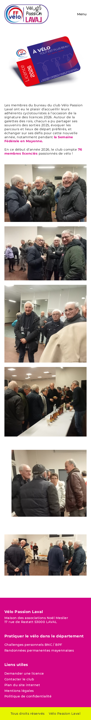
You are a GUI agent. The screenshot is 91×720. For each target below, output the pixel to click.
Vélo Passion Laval (64, 714)
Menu (82, 14)
